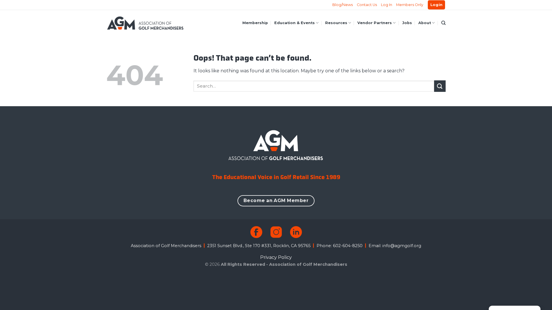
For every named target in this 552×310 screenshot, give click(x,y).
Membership (255, 23)
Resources (336, 23)
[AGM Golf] (145, 23)
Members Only (409, 5)
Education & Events (294, 23)
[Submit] (440, 86)
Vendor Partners (374, 23)
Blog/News (342, 5)
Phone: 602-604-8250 (340, 245)
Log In (386, 5)
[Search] (443, 23)
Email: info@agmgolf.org (395, 245)
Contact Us (367, 5)
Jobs (407, 23)
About (424, 23)
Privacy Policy (276, 257)
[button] (436, 5)
